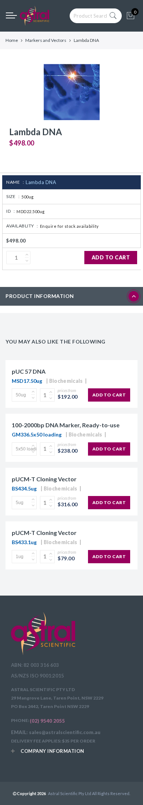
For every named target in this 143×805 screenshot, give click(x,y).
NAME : (15, 182)
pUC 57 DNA (28, 371)
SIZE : (12, 196)
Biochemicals (66, 381)
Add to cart (111, 257)
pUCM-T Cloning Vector (44, 478)
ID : (10, 211)
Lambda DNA (41, 182)
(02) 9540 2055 (47, 721)
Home (12, 40)
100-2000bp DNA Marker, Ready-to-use (66, 424)
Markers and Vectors (45, 40)
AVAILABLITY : (22, 226)
